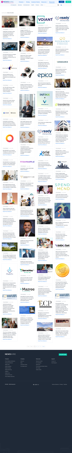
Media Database (8, 366)
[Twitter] (35, 384)
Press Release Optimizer (10, 376)
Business (20, 4)
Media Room (7, 373)
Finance (37, 4)
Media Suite (7, 364)
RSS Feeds (38, 367)
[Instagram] (38, 384)
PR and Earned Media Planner (41, 366)
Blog (21, 362)
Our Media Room (24, 366)
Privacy (61, 384)
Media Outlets (38, 369)
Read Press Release (7, 38)
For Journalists (38, 362)
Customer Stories (24, 364)
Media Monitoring (8, 369)
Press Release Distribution (10, 361)
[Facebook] (33, 384)
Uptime (65, 384)
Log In (61, 1)
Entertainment (26, 4)
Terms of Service (55, 384)
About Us (22, 361)
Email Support (54, 362)
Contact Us (53, 361)
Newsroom (38, 364)
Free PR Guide (63, 354)
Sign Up (68, 1)
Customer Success (8, 374)
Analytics (6, 371)
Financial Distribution (9, 362)
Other (42, 4)
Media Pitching (8, 367)
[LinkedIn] (36, 384)
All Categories (13, 4)
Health (32, 4)
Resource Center (39, 361)
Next (44, 346)
